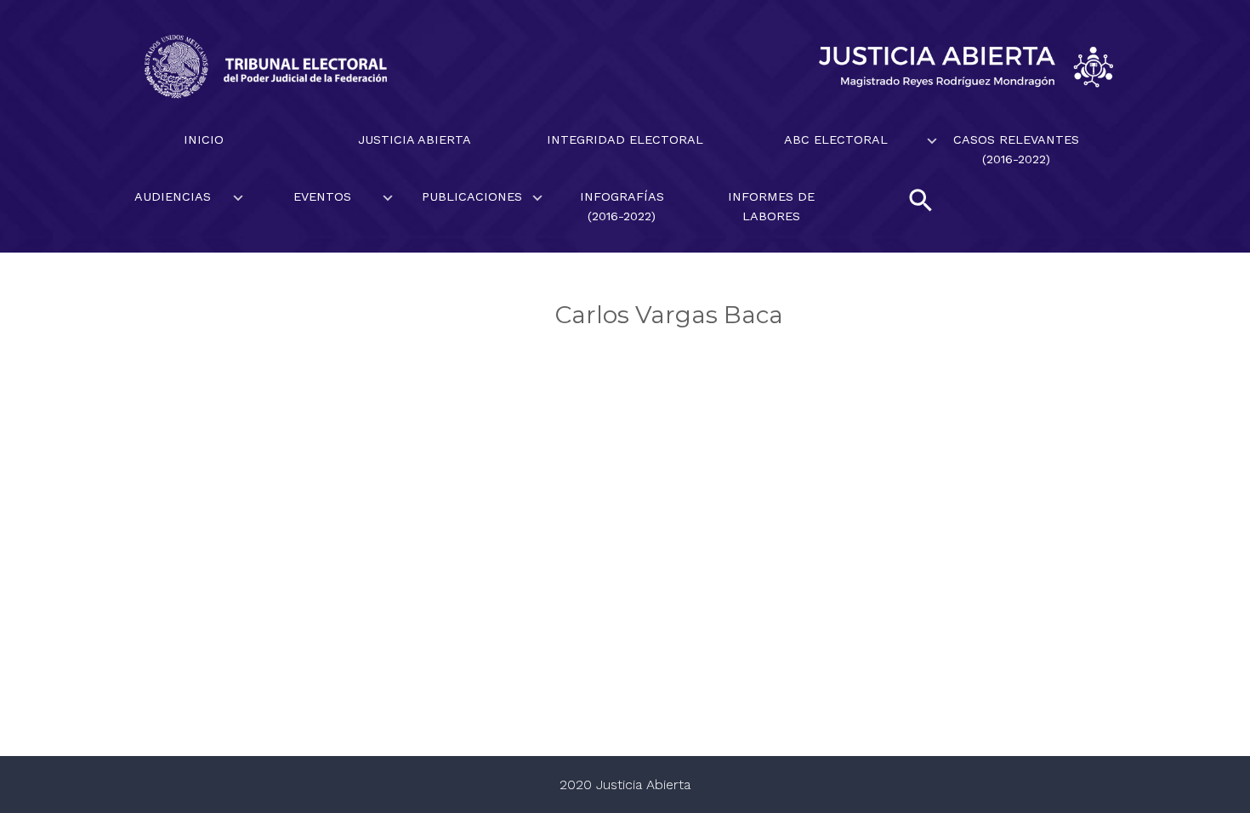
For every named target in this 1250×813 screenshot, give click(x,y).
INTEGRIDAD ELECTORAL (625, 139)
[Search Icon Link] (921, 200)
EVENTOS (322, 196)
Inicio (204, 139)
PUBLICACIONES (472, 196)
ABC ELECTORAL (836, 139)
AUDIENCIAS (172, 196)
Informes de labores (771, 206)
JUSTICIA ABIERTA (414, 139)
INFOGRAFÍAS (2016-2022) (622, 206)
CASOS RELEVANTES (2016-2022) (1016, 149)
